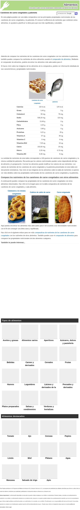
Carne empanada (63, 192)
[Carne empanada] (63, 209)
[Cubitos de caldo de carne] (40, 209)
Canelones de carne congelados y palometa (18, 13)
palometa (55, 101)
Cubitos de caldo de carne (40, 192)
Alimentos (71, 4)
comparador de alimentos (61, 59)
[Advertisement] (40, 39)
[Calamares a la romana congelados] (16, 209)
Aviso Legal (8, 507)
